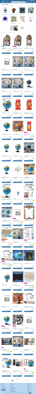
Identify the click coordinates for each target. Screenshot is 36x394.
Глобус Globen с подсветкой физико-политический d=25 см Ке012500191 (5, 328)
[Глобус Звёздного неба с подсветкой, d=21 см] (29, 83)
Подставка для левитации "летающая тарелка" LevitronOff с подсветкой (18, 221)
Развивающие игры (21, 14)
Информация (11, 0)
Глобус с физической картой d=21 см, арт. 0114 (17, 263)
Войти (31, 2)
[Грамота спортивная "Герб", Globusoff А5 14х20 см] (29, 212)
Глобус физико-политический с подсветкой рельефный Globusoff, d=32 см (28, 178)
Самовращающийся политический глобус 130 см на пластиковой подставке (6, 350)
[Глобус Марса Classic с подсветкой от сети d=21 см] (18, 126)
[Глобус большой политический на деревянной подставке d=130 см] (29, 363)
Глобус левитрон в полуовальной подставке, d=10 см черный (17, 328)
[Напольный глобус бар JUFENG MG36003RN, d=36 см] (29, 40)
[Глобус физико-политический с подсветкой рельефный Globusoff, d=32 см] (29, 169)
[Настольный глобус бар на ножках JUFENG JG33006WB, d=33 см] (7, 40)
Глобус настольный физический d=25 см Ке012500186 (6, 178)
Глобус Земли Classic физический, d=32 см (6, 134)
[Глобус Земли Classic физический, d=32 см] (7, 126)
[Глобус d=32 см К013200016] (7, 277)
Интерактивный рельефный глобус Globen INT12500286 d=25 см (28, 350)
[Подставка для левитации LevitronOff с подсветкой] (7, 298)
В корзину (6, 74)
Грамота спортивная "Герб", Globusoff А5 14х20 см (29, 221)
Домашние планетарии (4, 14)
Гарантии (28, 386)
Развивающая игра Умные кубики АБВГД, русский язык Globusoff (17, 113)
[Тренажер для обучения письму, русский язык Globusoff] (29, 126)
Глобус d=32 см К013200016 (4, 285)
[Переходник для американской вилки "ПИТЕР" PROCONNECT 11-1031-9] (18, 169)
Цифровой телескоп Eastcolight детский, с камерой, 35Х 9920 (28, 156)
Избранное (18, 0)
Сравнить (15, 0)
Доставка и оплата (29, 385)
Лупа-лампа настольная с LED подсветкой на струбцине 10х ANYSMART (29, 199)
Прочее (20, 23)
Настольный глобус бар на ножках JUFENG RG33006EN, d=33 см (17, 48)
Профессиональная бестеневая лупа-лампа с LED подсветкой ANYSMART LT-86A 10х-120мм (6, 264)
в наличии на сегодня (9, 73)
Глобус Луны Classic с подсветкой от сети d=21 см (6, 91)
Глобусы (11, 385)
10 (23, 380)
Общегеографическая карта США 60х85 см (6, 242)
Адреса (29, 2)
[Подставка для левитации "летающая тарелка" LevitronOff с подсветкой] (18, 212)
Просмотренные (22, 0)
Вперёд (25, 380)
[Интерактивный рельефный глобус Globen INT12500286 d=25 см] (29, 341)
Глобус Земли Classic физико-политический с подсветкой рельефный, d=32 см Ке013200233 (6, 199)
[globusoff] (3, 1)
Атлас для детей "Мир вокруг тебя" (27, 263)
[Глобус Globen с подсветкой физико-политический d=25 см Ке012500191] (7, 320)
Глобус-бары (11, 386)
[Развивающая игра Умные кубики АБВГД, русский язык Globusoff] (18, 105)
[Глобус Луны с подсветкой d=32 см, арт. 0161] (29, 62)
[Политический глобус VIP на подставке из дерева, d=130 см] (18, 363)
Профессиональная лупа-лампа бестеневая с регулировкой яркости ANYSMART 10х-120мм (29, 307)
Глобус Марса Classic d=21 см (16, 306)
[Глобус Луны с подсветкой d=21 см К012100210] (18, 83)
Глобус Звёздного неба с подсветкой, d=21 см (28, 91)
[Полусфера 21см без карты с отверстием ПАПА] (7, 62)
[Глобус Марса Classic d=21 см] (18, 298)
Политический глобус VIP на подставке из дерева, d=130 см (17, 371)
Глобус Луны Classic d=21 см (16, 242)
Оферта (28, 388)
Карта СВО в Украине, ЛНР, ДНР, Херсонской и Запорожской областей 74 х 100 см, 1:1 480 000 (29, 285)
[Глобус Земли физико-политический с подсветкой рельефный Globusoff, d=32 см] (7, 363)
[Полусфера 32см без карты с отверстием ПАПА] (29, 320)
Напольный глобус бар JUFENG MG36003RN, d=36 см (28, 48)
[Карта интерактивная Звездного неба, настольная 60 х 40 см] (18, 277)
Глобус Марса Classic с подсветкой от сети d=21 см (18, 135)
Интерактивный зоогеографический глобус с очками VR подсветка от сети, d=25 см (6, 221)
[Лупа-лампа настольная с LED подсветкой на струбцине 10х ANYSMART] (29, 191)
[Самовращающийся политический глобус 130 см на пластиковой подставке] (7, 341)
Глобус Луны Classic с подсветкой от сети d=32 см (18, 70)
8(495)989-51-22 (32, 0)
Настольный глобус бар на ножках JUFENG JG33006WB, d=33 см (6, 48)
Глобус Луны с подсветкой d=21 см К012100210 (17, 91)
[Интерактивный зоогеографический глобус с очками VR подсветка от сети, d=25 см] (7, 212)
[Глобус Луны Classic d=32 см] (18, 341)
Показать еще (18, 378)
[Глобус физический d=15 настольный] (18, 191)
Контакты (28, 390)
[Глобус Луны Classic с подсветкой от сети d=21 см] (7, 83)
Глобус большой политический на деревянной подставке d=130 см (29, 371)
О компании (28, 391)
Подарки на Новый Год (13, 23)
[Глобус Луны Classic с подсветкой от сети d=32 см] (18, 62)
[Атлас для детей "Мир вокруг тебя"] (29, 255)
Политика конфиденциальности (29, 389)
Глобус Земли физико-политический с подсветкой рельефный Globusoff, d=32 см (6, 371)
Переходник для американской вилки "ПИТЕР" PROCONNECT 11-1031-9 (18, 178)
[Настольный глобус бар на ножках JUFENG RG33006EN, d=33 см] (18, 40)
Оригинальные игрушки (30, 14)
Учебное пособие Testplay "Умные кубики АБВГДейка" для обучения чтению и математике (29, 113)
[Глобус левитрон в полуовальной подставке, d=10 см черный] (18, 320)
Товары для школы (12, 14)
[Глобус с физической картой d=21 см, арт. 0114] (18, 255)
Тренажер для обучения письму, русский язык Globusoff (29, 135)
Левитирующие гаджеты (13, 387)
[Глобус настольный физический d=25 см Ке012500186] (7, 169)
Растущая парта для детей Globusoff (28, 242)
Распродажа (28, 387)
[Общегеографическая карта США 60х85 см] (7, 234)
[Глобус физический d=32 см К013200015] (7, 105)
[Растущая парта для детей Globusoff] (29, 234)
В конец (28, 380)
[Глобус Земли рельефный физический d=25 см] (7, 148)
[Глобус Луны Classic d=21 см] (18, 234)
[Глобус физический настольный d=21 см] (18, 148)
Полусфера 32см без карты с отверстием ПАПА (29, 328)
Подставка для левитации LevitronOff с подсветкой (6, 307)
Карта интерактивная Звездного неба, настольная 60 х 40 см (17, 285)
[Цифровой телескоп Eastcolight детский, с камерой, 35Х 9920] (29, 148)
